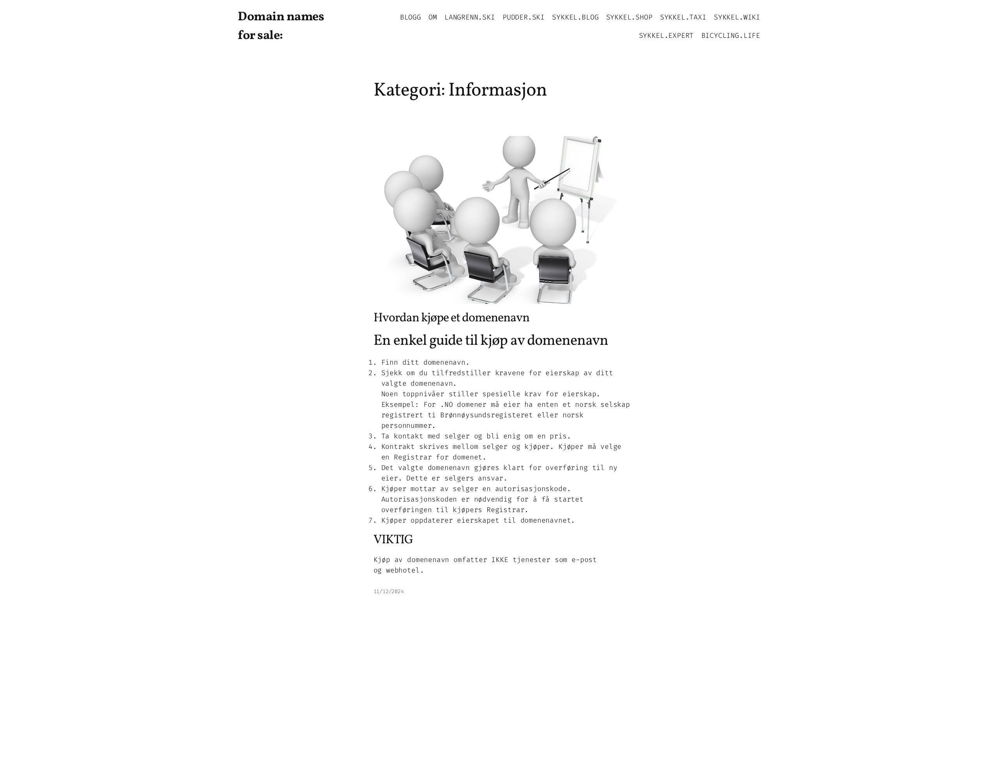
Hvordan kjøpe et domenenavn (451, 318)
